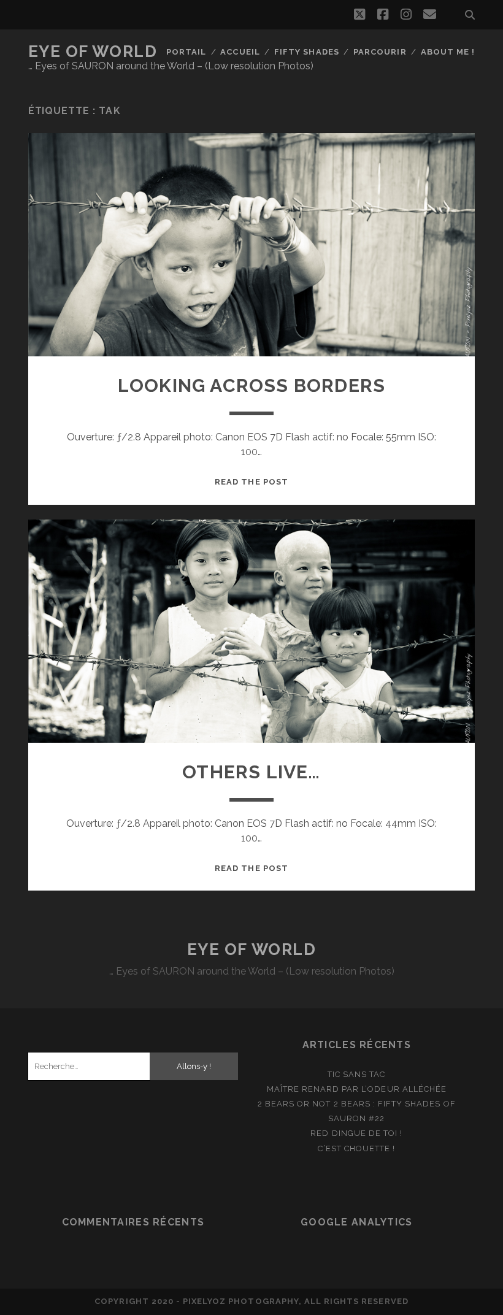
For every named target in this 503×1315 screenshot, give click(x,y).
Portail (186, 51)
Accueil (239, 51)
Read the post (251, 481)
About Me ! (448, 51)
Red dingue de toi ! (356, 1133)
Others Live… (251, 772)
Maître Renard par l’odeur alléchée (357, 1089)
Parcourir (379, 51)
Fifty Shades (306, 51)
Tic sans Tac (357, 1074)
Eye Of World (93, 51)
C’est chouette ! (356, 1148)
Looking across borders (251, 385)
